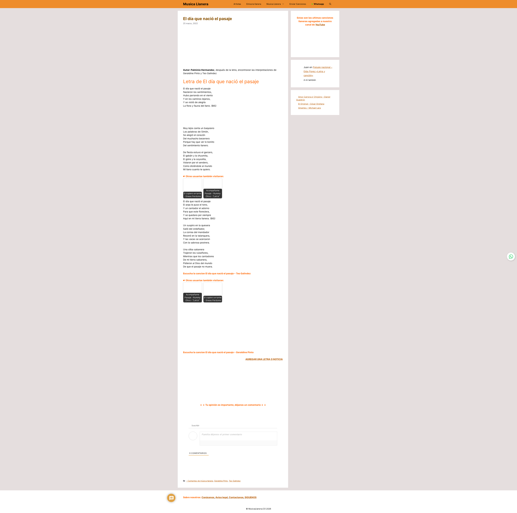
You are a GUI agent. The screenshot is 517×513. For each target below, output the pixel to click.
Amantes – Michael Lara (309, 108)
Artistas (237, 4)
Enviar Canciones (297, 4)
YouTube (320, 24)
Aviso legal (221, 497)
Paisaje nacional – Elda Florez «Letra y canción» (318, 71)
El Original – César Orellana (311, 104)
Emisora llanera (253, 4)
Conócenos (208, 497)
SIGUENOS (250, 497)
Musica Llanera (195, 4)
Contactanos (236, 497)
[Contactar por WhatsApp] (511, 256)
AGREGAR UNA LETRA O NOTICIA (264, 359)
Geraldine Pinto (221, 481)
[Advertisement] (233, 48)
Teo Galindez (235, 481)
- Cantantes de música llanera (199, 481)
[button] (330, 4)
